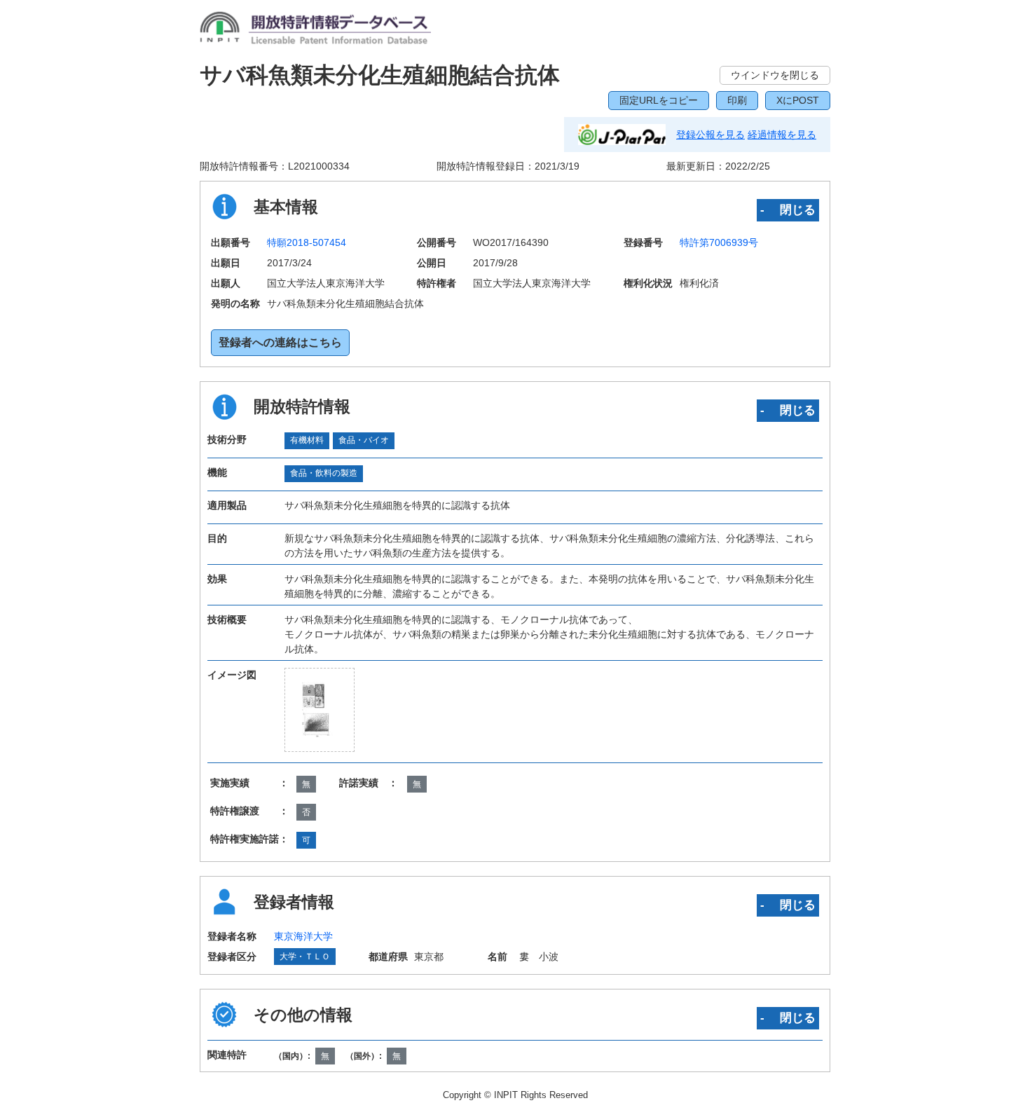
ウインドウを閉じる (775, 75)
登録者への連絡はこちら (280, 342)
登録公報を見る (710, 134)
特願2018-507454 (306, 242)
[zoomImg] (320, 710)
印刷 (737, 100)
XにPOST (797, 100)
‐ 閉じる (788, 210)
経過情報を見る (782, 134)
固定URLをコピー (658, 100)
